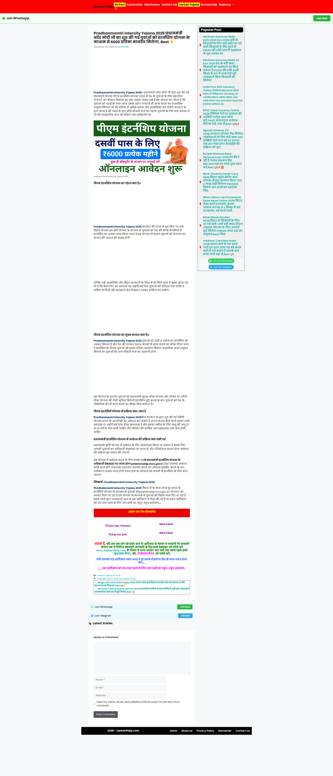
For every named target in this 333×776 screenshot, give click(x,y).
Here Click (166, 524)
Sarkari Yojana (189, 4)
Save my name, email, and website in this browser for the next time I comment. (138, 703)
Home (173, 731)
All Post (120, 4)
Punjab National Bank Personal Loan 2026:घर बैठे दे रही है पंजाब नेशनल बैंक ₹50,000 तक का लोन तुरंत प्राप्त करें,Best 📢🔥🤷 (222, 160)
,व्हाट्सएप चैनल (121, 553)
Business (225, 4)
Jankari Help (103, 6)
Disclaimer (225, 731)
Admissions (152, 4)
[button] (116, 9)
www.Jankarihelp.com (111, 550)
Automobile (134, 4)
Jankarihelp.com (127, 730)
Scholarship (209, 4)
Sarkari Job (169, 4)
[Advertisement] (142, 71)
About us (187, 731)
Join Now (321, 18)
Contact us (243, 731)
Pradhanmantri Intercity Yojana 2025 (116, 578)
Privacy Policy (205, 731)
